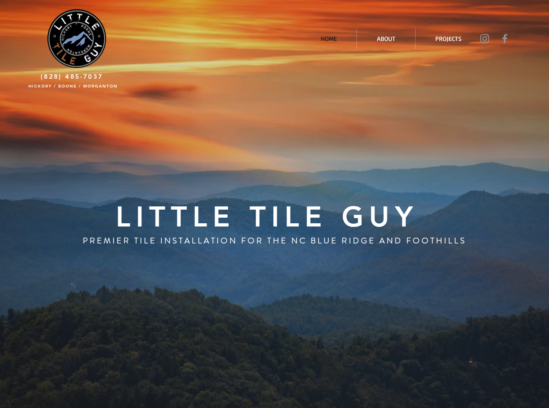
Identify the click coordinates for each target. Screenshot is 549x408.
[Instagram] (485, 39)
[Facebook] (505, 39)
